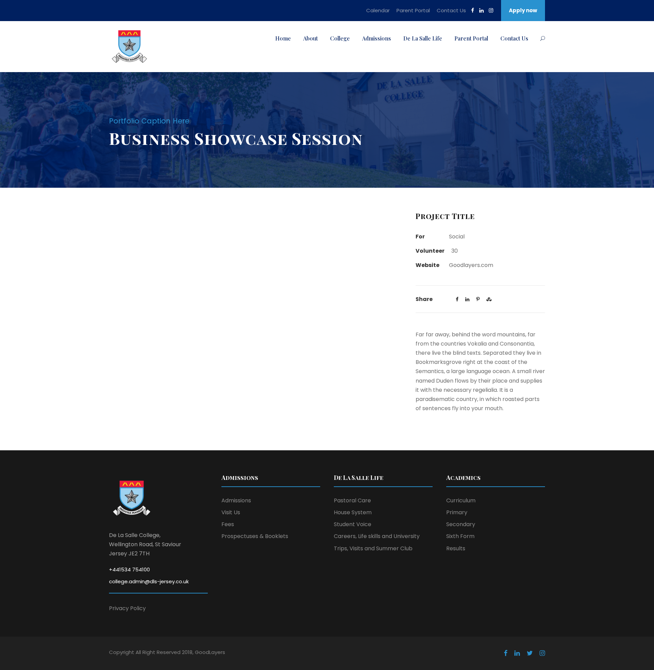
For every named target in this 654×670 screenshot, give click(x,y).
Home (283, 38)
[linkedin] (481, 10)
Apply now (523, 10)
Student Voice (352, 524)
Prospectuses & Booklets (254, 536)
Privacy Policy (127, 608)
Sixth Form (460, 536)
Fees (227, 524)
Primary (456, 512)
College (340, 38)
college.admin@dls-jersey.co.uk (149, 581)
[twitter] (530, 653)
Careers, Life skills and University (377, 536)
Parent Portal (413, 10)
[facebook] (472, 10)
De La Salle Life (422, 38)
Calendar (378, 10)
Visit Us (230, 512)
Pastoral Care (352, 500)
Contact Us (451, 10)
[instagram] (491, 10)
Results (455, 548)
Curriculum (461, 500)
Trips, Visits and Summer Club (373, 548)
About (310, 38)
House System (353, 512)
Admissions (376, 38)
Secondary (460, 524)
